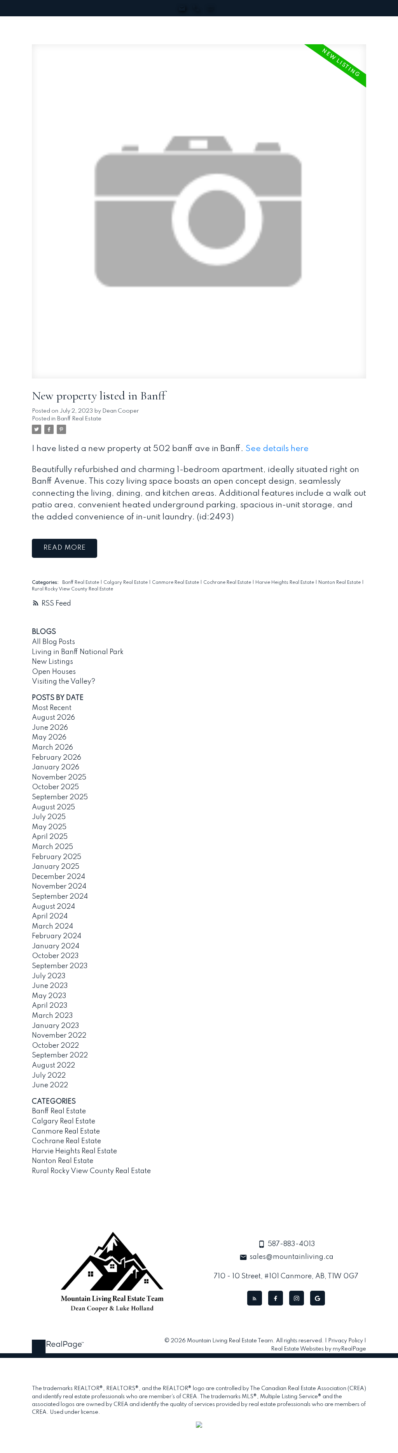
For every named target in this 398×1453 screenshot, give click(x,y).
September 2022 (60, 1055)
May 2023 (49, 996)
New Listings (52, 661)
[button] (254, 1298)
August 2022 (53, 1065)
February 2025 (56, 857)
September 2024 (60, 896)
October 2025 (55, 787)
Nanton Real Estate (340, 582)
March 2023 (52, 1015)
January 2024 (55, 946)
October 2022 (55, 1045)
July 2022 (49, 1075)
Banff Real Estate (79, 419)
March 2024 (52, 926)
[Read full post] (199, 215)
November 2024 (59, 886)
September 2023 (60, 966)
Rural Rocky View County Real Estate (72, 589)
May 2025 (49, 827)
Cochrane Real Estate (227, 582)
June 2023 (50, 986)
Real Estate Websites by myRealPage (318, 1349)
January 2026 (55, 767)
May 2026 (49, 737)
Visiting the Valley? (63, 681)
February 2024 (56, 936)
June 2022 (50, 1085)
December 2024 (58, 876)
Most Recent (52, 708)
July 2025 (49, 817)
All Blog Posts (53, 642)
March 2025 (52, 847)
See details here (277, 449)
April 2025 (50, 836)
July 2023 (49, 976)
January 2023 (55, 1025)
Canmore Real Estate (176, 582)
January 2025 (55, 866)
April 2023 (50, 1005)
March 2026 (52, 747)
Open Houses (54, 671)
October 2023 (55, 956)
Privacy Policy (345, 1341)
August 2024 (53, 906)
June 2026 (50, 727)
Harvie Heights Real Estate (285, 582)
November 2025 (59, 777)
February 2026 (56, 757)
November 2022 (59, 1035)
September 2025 (60, 797)
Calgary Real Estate (126, 582)
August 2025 (53, 807)
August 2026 (53, 717)
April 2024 (50, 916)
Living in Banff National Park (78, 652)
